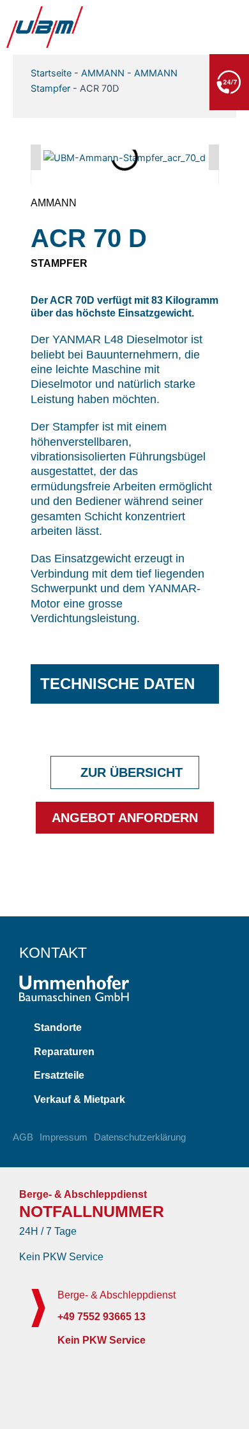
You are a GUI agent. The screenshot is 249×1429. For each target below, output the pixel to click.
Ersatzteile (59, 1075)
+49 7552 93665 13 (151, 81)
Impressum (63, 1137)
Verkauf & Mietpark (79, 1099)
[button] (36, 157)
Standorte (58, 1027)
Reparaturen (64, 1051)
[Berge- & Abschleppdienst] (38, 1308)
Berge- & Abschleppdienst (116, 1295)
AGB (23, 1137)
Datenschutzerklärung (140, 1137)
